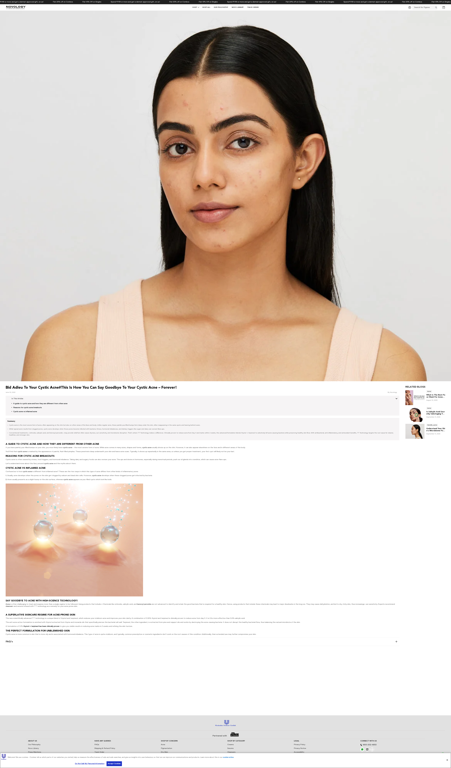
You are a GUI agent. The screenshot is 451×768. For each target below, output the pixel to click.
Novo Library (33, 748)
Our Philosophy (34, 745)
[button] (195, 7)
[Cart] (443, 7)
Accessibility (299, 752)
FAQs (96, 745)
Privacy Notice (300, 748)
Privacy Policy (299, 745)
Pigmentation (166, 748)
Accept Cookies (114, 763)
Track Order (99, 752)
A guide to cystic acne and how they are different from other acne (40, 404)
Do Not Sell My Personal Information (89, 763)
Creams (230, 745)
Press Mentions (34, 752)
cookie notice (228, 757)
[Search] (439, 7)
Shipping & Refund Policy (104, 748)
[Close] (447, 760)
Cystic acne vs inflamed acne (25, 412)
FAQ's (9, 641)
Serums (230, 748)
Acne (163, 745)
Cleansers (231, 752)
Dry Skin (164, 752)
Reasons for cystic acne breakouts (27, 408)
